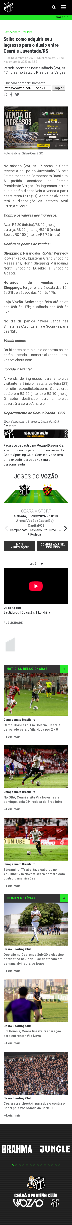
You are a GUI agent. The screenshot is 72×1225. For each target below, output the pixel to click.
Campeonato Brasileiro (25, 421)
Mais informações (20, 546)
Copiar (59, 88)
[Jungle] (55, 1149)
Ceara (44, 421)
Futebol (53, 421)
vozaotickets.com (18, 360)
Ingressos (10, 425)
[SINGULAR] (34, 644)
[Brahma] (17, 1150)
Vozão (36, 564)
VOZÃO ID (62, 17)
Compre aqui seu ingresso (53, 546)
